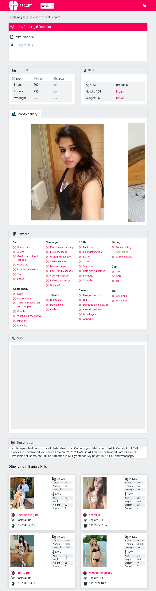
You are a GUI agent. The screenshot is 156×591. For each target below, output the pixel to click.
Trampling (88, 280)
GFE (85, 300)
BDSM (86, 256)
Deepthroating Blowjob (96, 304)
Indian (120, 91)
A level (21, 251)
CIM (118, 271)
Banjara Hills (24, 45)
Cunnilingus (89, 314)
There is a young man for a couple (29, 304)
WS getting (122, 300)
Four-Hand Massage (61, 270)
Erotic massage (58, 251)
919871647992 (25, 37)
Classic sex (23, 247)
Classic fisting (123, 247)
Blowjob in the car (93, 309)
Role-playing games (94, 270)
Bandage (88, 275)
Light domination (92, 251)
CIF (117, 281)
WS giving (121, 295)
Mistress (88, 247)
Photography (24, 298)
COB (118, 276)
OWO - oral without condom (27, 258)
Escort (20, 293)
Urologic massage (60, 256)
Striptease (55, 300)
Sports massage (59, 275)
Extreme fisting (124, 256)
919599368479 (98, 583)
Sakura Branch (58, 285)
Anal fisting (122, 251)
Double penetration (27, 269)
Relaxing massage (60, 280)
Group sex (23, 264)
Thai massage (58, 261)
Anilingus (88, 319)
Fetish (20, 278)
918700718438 (26, 583)
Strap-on (88, 266)
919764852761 (26, 525)
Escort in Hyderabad (21, 17)
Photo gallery (27, 114)
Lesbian (54, 309)
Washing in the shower (29, 316)
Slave (86, 261)
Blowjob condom (92, 295)
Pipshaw (22, 320)
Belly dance (56, 304)
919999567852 (98, 525)
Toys (19, 274)
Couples (21, 311)
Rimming (22, 325)
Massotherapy (58, 266)
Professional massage (62, 247)
